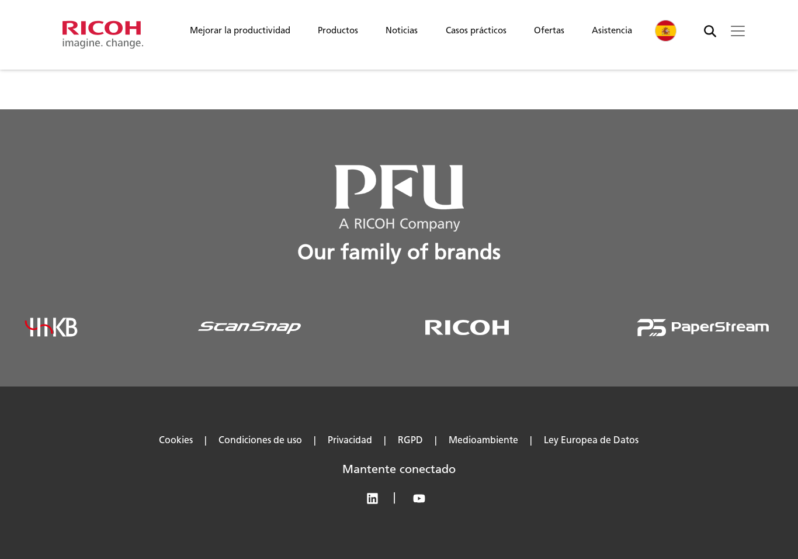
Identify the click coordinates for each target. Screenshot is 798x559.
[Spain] (666, 30)
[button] (240, 33)
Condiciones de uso (260, 440)
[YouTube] (422, 500)
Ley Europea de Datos (591, 440)
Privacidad (350, 440)
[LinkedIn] (378, 500)
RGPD (410, 440)
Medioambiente (483, 440)
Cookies (176, 440)
